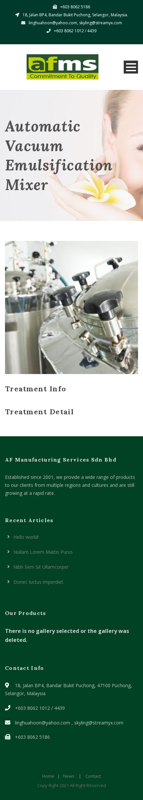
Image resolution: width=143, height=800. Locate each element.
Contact (93, 776)
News (68, 776)
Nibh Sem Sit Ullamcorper (41, 567)
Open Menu (131, 67)
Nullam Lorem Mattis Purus (43, 552)
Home (48, 776)
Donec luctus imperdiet (38, 582)
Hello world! (26, 537)
